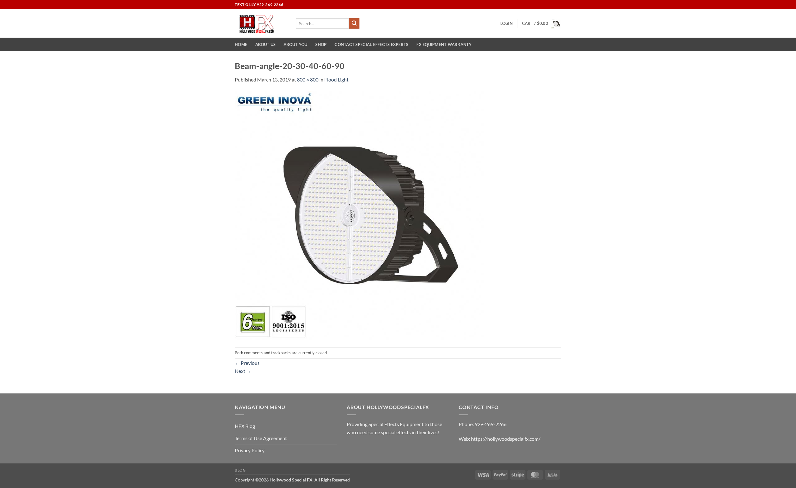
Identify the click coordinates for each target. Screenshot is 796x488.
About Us (265, 44)
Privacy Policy (250, 450)
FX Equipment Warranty (444, 44)
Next (243, 371)
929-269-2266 (491, 424)
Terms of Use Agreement (261, 438)
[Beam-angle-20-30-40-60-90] (359, 215)
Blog (240, 470)
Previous (247, 363)
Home (241, 44)
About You (295, 44)
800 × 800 (307, 79)
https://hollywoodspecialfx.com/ (505, 439)
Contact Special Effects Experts (371, 44)
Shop (320, 44)
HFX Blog (245, 426)
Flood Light (336, 79)
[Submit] (354, 23)
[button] (506, 23)
